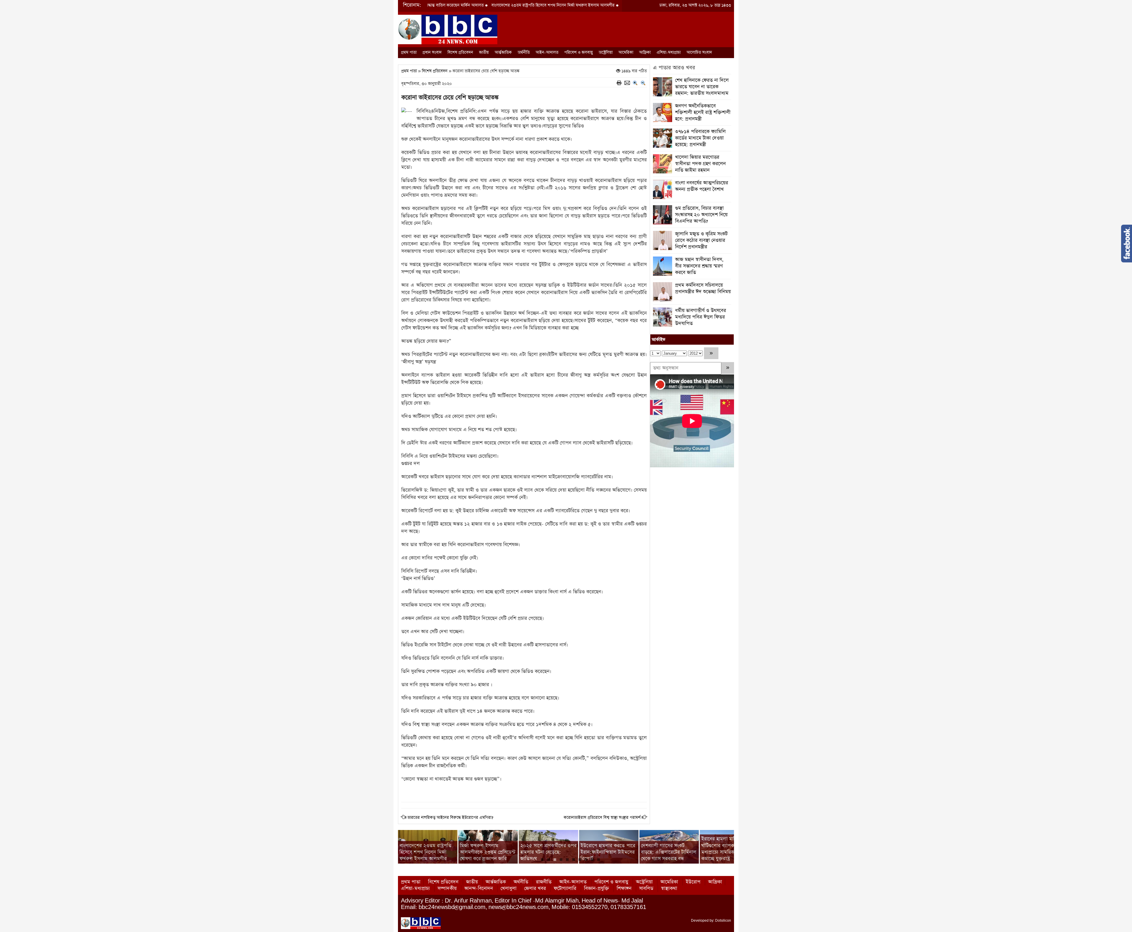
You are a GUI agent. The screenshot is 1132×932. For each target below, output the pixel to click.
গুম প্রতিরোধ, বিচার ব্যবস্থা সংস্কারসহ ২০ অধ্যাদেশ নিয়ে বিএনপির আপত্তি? (701, 215)
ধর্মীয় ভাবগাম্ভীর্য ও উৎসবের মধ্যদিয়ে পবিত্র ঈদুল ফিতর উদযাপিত (700, 317)
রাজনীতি (544, 882)
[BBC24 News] (447, 29)
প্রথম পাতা (409, 52)
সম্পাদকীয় (447, 888)
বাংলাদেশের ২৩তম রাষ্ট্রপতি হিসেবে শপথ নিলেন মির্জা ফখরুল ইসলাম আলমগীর (498, 5)
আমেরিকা (625, 52)
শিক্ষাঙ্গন (624, 888)
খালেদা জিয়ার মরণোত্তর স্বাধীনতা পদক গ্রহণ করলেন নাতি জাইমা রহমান (700, 164)
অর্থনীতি (524, 52)
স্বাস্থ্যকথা (669, 888)
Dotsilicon (723, 920)
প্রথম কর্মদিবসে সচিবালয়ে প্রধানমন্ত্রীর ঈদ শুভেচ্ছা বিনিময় (703, 288)
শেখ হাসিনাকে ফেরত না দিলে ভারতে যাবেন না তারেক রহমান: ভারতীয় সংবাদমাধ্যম (702, 87)
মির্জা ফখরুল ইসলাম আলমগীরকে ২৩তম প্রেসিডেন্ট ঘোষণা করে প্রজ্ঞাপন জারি (488, 852)
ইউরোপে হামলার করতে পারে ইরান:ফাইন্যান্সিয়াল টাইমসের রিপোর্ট (607, 852)
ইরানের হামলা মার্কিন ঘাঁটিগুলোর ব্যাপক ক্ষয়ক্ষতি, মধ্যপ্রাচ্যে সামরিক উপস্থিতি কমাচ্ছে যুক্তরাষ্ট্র (726, 849)
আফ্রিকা (645, 52)
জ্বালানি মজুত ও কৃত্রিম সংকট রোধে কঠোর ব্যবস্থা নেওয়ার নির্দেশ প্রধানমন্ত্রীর (701, 240)
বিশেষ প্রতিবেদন (460, 52)
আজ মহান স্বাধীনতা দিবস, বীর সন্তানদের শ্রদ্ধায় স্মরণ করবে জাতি (699, 266)
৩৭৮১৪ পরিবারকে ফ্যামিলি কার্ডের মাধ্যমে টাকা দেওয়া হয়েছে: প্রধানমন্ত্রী (700, 138)
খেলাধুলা (508, 888)
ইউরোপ (693, 882)
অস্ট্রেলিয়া (606, 52)
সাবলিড (646, 888)
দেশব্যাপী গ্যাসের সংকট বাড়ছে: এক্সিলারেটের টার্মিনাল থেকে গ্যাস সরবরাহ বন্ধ (668, 852)
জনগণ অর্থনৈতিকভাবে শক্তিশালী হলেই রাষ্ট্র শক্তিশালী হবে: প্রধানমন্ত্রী (702, 112)
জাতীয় (484, 52)
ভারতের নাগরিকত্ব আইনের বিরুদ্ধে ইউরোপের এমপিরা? (450, 818)
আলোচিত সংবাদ (699, 52)
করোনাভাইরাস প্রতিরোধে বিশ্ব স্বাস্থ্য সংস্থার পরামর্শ (602, 818)
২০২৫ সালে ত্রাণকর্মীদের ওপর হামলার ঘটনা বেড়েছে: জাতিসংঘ (548, 852)
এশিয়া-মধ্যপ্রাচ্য (669, 52)
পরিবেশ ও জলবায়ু (578, 52)
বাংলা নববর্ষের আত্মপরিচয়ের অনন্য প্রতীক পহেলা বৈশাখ (701, 186)
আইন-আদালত (547, 52)
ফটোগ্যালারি (565, 888)
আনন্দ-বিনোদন (478, 888)
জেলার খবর (535, 888)
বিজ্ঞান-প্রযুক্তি (596, 888)
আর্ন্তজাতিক (503, 52)
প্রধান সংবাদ (432, 52)
